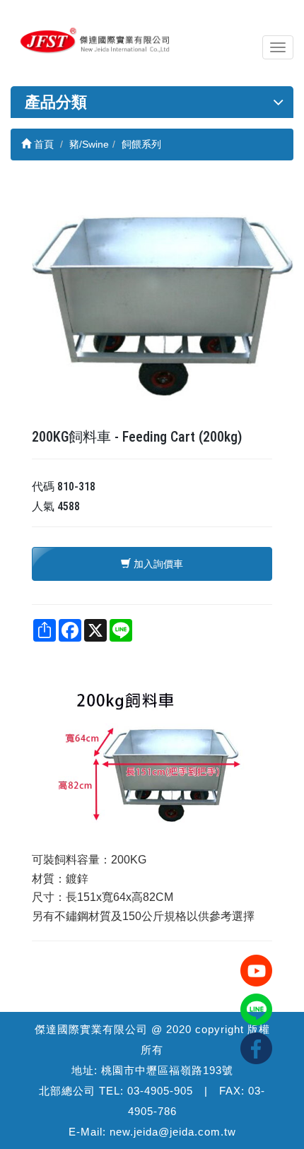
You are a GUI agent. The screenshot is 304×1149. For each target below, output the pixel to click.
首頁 (42, 144)
